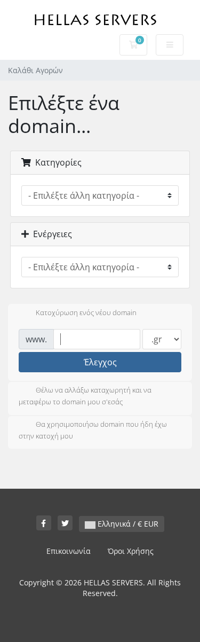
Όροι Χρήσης (131, 551)
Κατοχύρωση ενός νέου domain (86, 313)
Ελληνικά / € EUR (126, 524)
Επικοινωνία (68, 551)
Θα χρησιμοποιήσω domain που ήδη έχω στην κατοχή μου (93, 430)
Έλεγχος (100, 362)
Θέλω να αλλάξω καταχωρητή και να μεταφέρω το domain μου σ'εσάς (85, 396)
